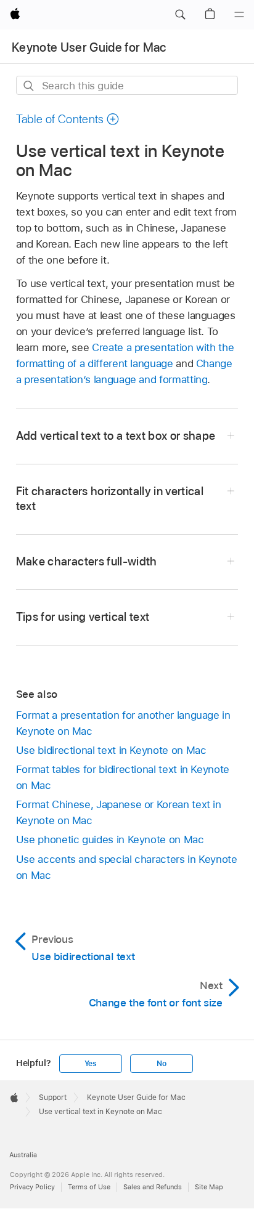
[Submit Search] (29, 85)
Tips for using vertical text (83, 617)
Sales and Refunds (152, 1187)
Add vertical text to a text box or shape (116, 436)
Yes (90, 1063)
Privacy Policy (32, 1187)
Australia (23, 1154)
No (161, 1063)
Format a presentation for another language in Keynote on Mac (123, 723)
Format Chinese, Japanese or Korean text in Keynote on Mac (118, 812)
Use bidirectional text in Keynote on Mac (111, 750)
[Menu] (239, 15)
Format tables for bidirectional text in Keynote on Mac (122, 777)
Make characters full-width (86, 561)
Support (53, 1097)
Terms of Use (89, 1187)
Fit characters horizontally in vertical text (109, 498)
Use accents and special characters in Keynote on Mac (126, 867)
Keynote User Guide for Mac (89, 47)
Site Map (209, 1187)
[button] (180, 15)
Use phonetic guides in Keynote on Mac (110, 839)
